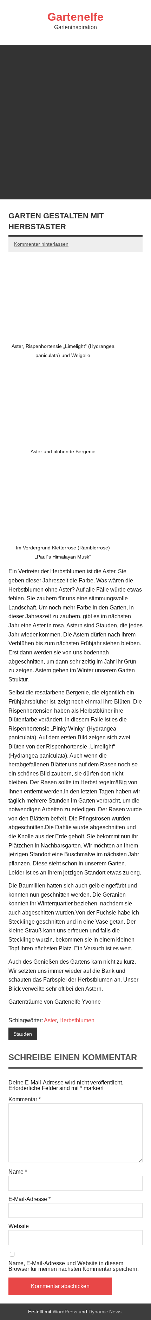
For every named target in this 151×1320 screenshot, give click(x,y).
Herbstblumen (76, 1020)
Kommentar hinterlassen (41, 244)
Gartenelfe (75, 17)
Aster (50, 1020)
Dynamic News (105, 1311)
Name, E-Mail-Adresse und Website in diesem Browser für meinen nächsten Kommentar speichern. (73, 1266)
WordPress (65, 1311)
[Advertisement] (75, 120)
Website (18, 1226)
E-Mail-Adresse (29, 1199)
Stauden (22, 1034)
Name (17, 1172)
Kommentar (24, 1099)
